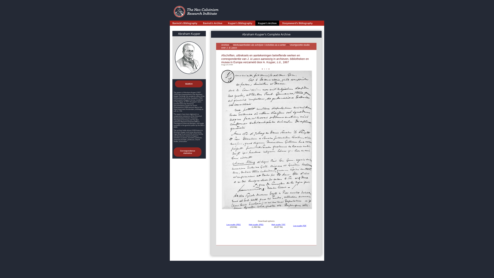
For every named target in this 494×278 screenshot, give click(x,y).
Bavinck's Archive (212, 23)
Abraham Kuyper (189, 34)
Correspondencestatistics (187, 152)
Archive (225, 45)
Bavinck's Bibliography (184, 23)
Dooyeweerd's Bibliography (297, 23)
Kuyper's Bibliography (240, 23)
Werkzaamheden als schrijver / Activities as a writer (259, 45)
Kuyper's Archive (267, 23)
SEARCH (189, 84)
